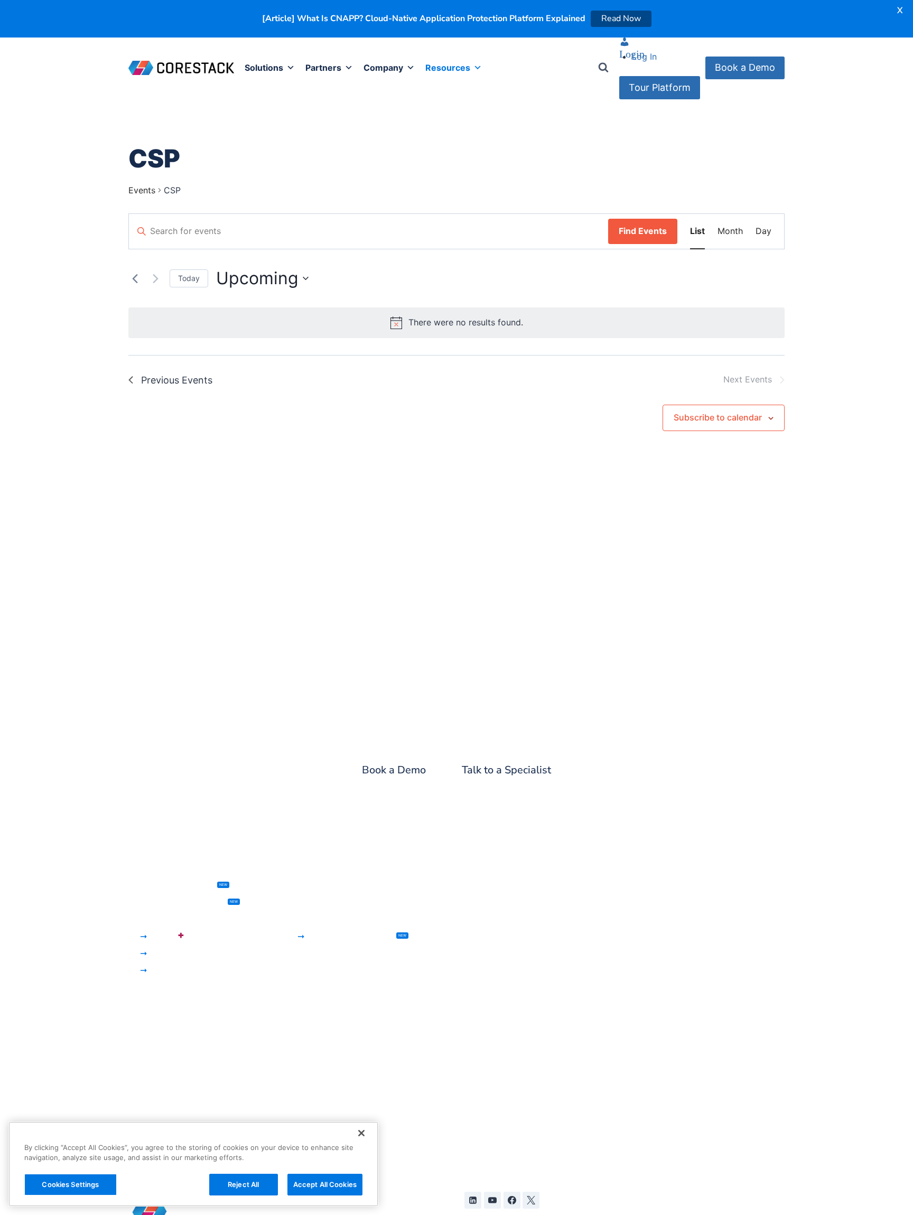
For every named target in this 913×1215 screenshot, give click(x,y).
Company (383, 68)
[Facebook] (512, 1200)
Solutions (264, 68)
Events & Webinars (664, 903)
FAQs (637, 1071)
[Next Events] (155, 279)
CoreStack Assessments (183, 903)
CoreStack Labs (659, 1088)
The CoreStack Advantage (347, 985)
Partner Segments (330, 1002)
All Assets (646, 936)
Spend (141, 1023)
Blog (636, 886)
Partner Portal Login (335, 1053)
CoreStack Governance (174, 919)
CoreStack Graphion (177, 886)
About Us (479, 985)
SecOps (165, 953)
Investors (479, 1053)
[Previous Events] (134, 279)
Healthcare (316, 903)
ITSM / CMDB (488, 886)
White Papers (653, 987)
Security (144, 1040)
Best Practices (156, 1091)
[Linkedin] (472, 1200)
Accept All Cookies (325, 1184)
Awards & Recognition (504, 1019)
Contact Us (483, 1103)
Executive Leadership (503, 1036)
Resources (447, 68)
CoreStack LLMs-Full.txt (675, 1105)
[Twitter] (531, 1200)
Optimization (154, 1057)
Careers (476, 1086)
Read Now (621, 18)
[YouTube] (492, 1200)
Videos (640, 1021)
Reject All (243, 1184)
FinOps (167, 935)
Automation (484, 936)
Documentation (657, 1055)
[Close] (361, 1133)
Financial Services (330, 886)
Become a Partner (330, 1019)
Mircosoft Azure (326, 1118)
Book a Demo (745, 67)
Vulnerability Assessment (511, 903)
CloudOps (170, 970)
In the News (484, 1002)
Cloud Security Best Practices (686, 1038)
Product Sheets (657, 953)
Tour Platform (660, 87)
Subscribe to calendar (718, 418)
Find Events (643, 231)
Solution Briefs (656, 1004)
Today (189, 278)
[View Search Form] (603, 68)
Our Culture (484, 1069)
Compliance (152, 1074)
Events (141, 190)
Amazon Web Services (339, 1101)
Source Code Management (514, 919)
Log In (644, 57)
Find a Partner (322, 1036)
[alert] (456, 323)
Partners (323, 68)
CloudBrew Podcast (666, 919)
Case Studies (653, 970)
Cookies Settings (70, 1184)
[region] (193, 1164)
